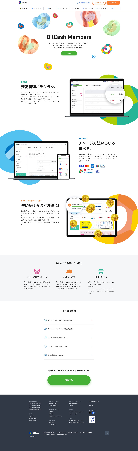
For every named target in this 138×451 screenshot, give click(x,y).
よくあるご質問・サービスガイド (76, 420)
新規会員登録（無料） (74, 403)
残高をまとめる (89, 8)
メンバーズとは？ (37, 8)
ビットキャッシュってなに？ (35, 403)
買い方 (50, 8)
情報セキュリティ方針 (73, 432)
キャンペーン (52, 422)
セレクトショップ (53, 405)
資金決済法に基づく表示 (48, 432)
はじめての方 (25, 8)
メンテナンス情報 (73, 413)
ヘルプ (114, 8)
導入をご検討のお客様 (84, 2)
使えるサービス (63, 8)
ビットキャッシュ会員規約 (49, 434)
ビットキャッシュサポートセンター (76, 422)
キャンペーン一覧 (101, 8)
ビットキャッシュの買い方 (35, 405)
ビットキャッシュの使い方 (35, 407)
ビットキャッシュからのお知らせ (76, 411)
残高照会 (51, 411)
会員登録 (113, 2)
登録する (69, 53)
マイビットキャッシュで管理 (55, 416)
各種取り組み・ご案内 (62, 434)
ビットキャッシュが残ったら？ (35, 409)
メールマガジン (52, 424)
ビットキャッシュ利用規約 (86, 432)
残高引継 (51, 413)
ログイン (99, 2)
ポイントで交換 (32, 420)
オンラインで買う (33, 418)
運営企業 (91, 405)
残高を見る (76, 8)
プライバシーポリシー (61, 432)
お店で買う (31, 416)
